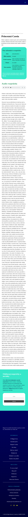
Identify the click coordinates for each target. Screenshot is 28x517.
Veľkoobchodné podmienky (14, 489)
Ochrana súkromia (14, 492)
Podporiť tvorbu (14, 444)
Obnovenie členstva (14, 479)
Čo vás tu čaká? (14, 468)
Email (14, 396)
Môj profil (14, 471)
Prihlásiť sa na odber (14, 455)
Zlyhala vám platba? (14, 458)
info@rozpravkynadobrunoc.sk (14, 501)
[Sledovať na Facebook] (11, 505)
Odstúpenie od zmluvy (14, 495)
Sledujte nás (14, 453)
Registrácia (14, 476)
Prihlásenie (14, 473)
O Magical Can (14, 438)
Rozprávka (3, 33)
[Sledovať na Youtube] (17, 505)
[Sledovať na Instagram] (14, 505)
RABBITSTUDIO (21, 514)
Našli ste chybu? (14, 450)
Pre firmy (14, 447)
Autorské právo (14, 441)
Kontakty (14, 498)
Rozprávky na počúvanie (11, 33)
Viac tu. (4, 76)
